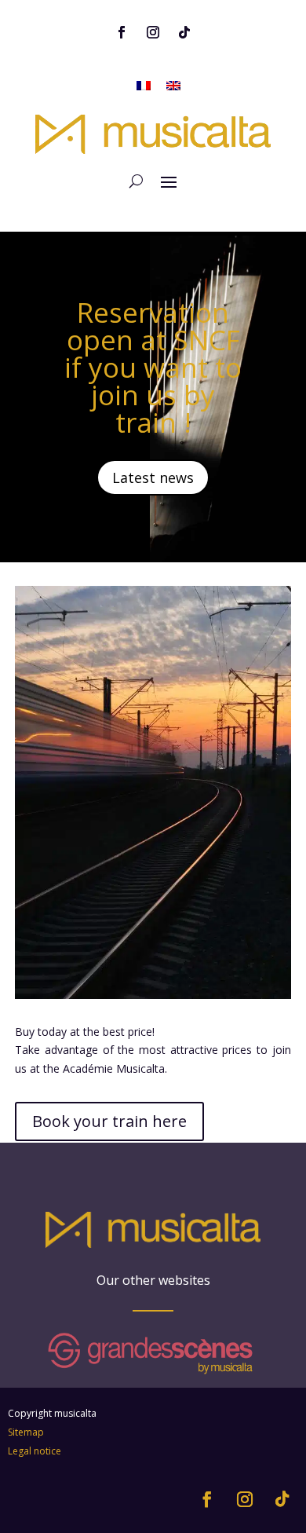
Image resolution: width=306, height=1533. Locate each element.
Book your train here (109, 1121)
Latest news (153, 477)
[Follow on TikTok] (184, 32)
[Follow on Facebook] (121, 32)
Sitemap (26, 1432)
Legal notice (34, 1451)
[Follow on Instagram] (153, 32)
